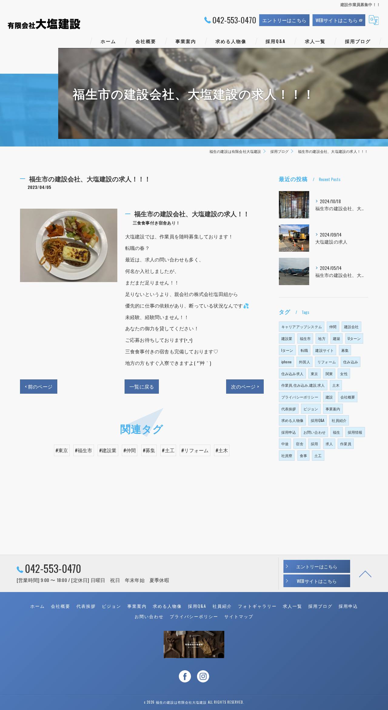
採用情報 (355, 432)
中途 (285, 443)
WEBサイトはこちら (337, 20)
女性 (343, 373)
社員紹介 (339, 420)
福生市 (305, 338)
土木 (336, 385)
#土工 (168, 450)
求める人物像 (292, 420)
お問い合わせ (314, 432)
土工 (318, 455)
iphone (286, 361)
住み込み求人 (292, 373)
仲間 (332, 326)
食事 (303, 455)
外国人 (304, 361)
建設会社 (351, 326)
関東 (329, 373)
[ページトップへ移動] (365, 573)
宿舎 (299, 443)
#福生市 (83, 450)
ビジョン (310, 408)
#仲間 (129, 450)
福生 (336, 432)
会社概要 (347, 396)
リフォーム (326, 361)
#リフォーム (195, 450)
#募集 (149, 450)
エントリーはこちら (284, 20)
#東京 (61, 450)
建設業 (287, 338)
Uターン (354, 338)
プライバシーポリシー (299, 396)
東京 (314, 373)
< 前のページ (38, 386)
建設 (329, 396)
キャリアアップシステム (301, 326)
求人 (329, 443)
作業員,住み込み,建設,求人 (303, 385)
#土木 (222, 450)
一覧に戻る (141, 386)
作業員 (345, 443)
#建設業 (108, 450)
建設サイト (324, 350)
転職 (304, 350)
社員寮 (287, 455)
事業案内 (333, 408)
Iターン (287, 350)
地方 (321, 338)
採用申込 (288, 432)
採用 (314, 443)
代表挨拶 (288, 408)
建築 (336, 338)
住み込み (350, 361)
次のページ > (245, 386)
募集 (345, 350)
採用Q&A (317, 420)
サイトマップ (238, 616)
